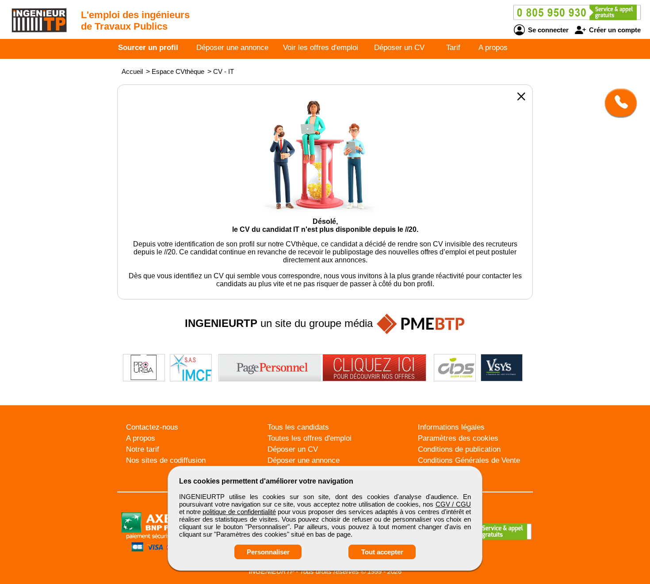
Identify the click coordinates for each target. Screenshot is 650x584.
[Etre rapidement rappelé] (617, 102)
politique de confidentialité (239, 511)
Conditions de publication (459, 449)
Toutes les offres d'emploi (310, 438)
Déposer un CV (399, 47)
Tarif (453, 47)
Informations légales (451, 427)
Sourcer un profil (148, 47)
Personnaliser (268, 552)
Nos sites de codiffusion (166, 460)
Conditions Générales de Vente (469, 460)
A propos (493, 47)
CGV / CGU (453, 504)
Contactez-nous (152, 427)
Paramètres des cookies (458, 438)
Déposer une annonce (232, 47)
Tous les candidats (298, 427)
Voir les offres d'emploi (320, 47)
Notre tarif (142, 449)
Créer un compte (614, 30)
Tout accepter (382, 552)
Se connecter (547, 30)
